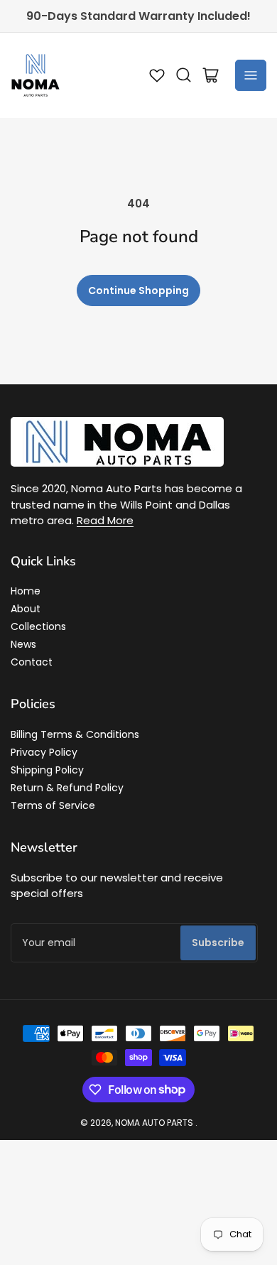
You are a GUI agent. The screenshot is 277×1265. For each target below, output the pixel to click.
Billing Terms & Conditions (75, 734)
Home (25, 591)
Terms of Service (53, 805)
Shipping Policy (47, 770)
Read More (105, 520)
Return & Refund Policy (67, 788)
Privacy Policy (44, 752)
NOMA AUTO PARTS (154, 1123)
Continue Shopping (138, 290)
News (23, 644)
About (25, 609)
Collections (38, 626)
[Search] (184, 75)
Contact (32, 662)
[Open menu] (250, 75)
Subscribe (218, 942)
